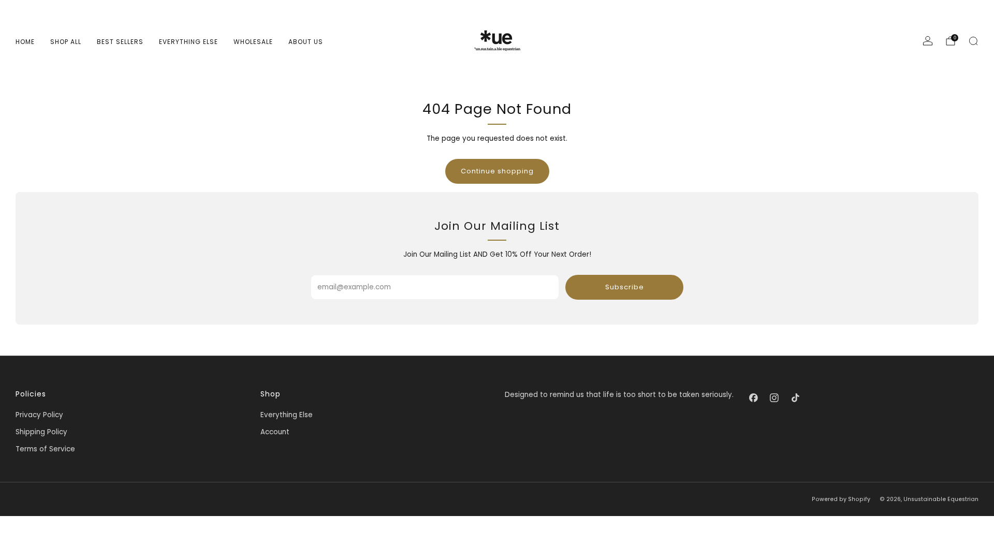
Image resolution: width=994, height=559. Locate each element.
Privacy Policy (39, 415)
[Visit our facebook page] (753, 397)
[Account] (928, 41)
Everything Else (188, 41)
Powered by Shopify (841, 499)
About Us (305, 41)
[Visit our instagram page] (774, 397)
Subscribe (624, 287)
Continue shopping (497, 171)
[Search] (973, 41)
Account (274, 432)
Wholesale (253, 41)
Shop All (65, 41)
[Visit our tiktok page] (795, 397)
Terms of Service (45, 449)
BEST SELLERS (120, 41)
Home (25, 41)
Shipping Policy (41, 432)
